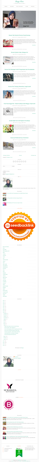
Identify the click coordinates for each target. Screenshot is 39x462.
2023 (4, 304)
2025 (4, 302)
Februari (5, 337)
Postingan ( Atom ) (9, 157)
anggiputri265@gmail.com (10, 174)
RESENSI (4, 287)
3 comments (24, 71)
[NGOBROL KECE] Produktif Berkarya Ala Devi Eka (14, 426)
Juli (4, 320)
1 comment (24, 122)
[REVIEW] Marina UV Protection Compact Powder (14, 202)
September (5, 317)
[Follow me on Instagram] (23, 161)
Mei (4, 323)
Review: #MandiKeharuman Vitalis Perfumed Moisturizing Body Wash (17, 436)
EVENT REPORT (5, 259)
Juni (4, 322)
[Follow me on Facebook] (14, 161)
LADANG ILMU (5, 274)
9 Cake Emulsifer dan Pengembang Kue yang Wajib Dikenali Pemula (17, 193)
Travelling (32, 6)
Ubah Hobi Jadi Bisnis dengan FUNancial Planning (14, 431)
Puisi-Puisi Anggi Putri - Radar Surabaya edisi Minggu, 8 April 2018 (19, 103)
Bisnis (4, 248)
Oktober (5, 316)
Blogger (22, 347)
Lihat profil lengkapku (17, 358)
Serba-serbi (4, 293)
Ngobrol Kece (5, 277)
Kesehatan (4, 268)
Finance (4, 261)
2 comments (24, 54)
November (5, 314)
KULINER (22, 151)
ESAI (3, 258)
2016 (4, 342)
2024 (4, 303)
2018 (4, 312)
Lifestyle (4, 275)
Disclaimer (12, 6)
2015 (4, 343)
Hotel (4, 262)
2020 (4, 309)
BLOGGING (4, 249)
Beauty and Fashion (19, 6)
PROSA (4, 284)
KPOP (4, 271)
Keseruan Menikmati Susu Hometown (19, 137)
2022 (4, 306)
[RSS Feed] (25, 161)
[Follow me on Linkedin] (21, 161)
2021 (4, 307)
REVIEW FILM (23, 83)
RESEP (25, 151)
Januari (5, 339)
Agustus (5, 319)
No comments (24, 37)
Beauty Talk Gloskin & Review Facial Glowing (19, 35)
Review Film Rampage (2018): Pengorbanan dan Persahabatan (19, 69)
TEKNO (4, 294)
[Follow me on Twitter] (15, 161)
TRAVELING (5, 296)
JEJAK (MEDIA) (24, 117)
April (4, 324)
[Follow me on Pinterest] (19, 161)
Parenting (4, 280)
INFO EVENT (5, 264)
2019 (4, 310)
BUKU (4, 252)
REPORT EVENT (5, 286)
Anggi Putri (19, 1)
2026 (4, 300)
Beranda (6, 6)
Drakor (4, 256)
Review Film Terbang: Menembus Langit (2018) (19, 86)
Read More (34, 45)
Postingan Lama (33, 155)
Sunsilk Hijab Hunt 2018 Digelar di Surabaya (19, 120)
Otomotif (4, 278)
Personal (4, 283)
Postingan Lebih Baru (6, 155)
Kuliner (26, 6)
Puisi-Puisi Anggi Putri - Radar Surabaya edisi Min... (12, 331)
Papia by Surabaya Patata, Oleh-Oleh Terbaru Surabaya (15, 422)
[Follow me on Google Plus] (17, 161)
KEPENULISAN (5, 267)
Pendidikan (4, 281)
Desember (5, 313)
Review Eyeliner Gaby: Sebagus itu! (19, 52)
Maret (5, 336)
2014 (4, 345)
